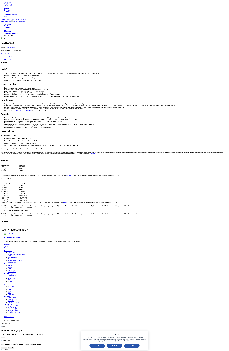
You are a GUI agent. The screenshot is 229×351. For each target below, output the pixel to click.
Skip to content (8, 2)
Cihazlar (10, 283)
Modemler (11, 286)
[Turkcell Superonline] (18, 21)
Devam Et (11, 347)
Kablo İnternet (12, 278)
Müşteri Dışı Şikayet (13, 309)
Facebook (7, 244)
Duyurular (11, 294)
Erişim (10, 267)
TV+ (9, 280)
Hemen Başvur (5, 53)
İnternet (10, 265)
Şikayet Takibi (12, 307)
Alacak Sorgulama (13, 310)
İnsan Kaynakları (13, 257)
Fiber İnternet (11, 275)
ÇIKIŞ (7, 21)
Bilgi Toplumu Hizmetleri (15, 260)
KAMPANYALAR (9, 25)
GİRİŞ (6, 16)
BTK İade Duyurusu (14, 312)
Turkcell (10, 56)
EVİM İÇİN (7, 8)
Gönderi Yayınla (9, 59)
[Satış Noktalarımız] (10, 234)
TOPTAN (7, 11)
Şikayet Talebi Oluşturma (15, 306)
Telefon (10, 268)
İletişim (10, 259)
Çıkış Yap (4, 347)
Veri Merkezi (11, 270)
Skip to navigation (9, 4)
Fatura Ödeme (12, 297)
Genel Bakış (11, 252)
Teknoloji (10, 255)
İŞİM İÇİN (7, 10)
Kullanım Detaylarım (14, 302)
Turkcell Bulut (11, 47)
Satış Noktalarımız (12, 238)
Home (6, 30)
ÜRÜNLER (7, 24)
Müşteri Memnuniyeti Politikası (17, 254)
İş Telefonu (11, 281)
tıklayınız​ (92, 153)
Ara (10, 21)
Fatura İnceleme (12, 299)
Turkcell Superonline (7, 19)
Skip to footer (8, 5)
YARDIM (7, 27)
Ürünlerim (11, 301)
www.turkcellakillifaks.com (24, 110)
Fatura (9, 293)
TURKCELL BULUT (10, 33)
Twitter (6, 246)
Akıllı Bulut (11, 291)
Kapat (2, 337)
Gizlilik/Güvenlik (9, 317)
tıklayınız (66, 202)
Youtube (6, 248)
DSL (9, 276)
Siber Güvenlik (12, 262)
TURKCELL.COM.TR (11, 15)
